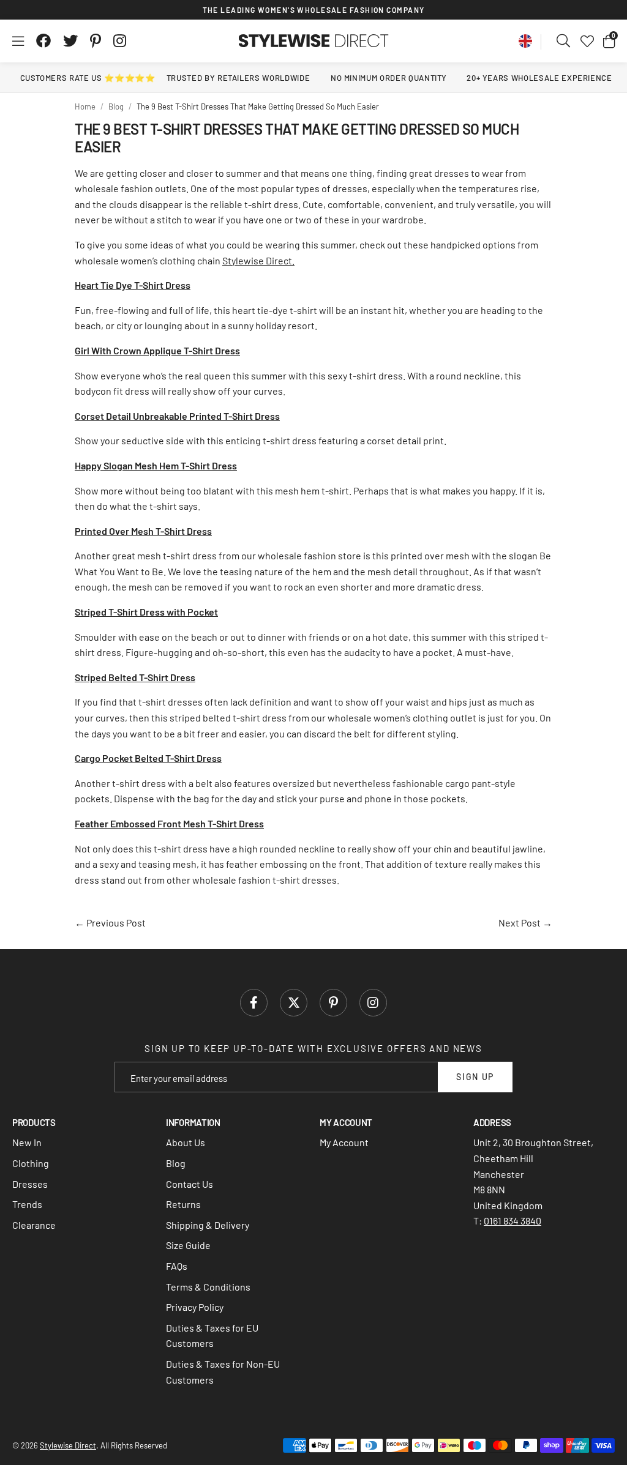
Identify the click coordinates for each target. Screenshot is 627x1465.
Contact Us (189, 1184)
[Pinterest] (95, 41)
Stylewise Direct (314, 41)
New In (27, 1142)
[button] (609, 41)
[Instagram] (120, 41)
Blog (176, 1163)
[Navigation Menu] (18, 41)
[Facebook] (43, 41)
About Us (185, 1142)
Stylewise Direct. (258, 260)
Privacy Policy (194, 1307)
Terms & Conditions (208, 1286)
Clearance (34, 1225)
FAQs (176, 1266)
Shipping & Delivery (207, 1225)
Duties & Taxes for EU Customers (212, 1335)
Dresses (30, 1184)
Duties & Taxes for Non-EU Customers (223, 1371)
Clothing (30, 1163)
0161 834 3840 (512, 1220)
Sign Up (475, 1077)
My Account (344, 1142)
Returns (183, 1204)
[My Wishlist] (587, 41)
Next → (525, 922)
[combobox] (564, 41)
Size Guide (188, 1245)
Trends (27, 1204)
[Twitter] (70, 41)
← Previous (110, 922)
